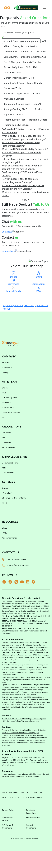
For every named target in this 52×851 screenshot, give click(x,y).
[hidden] (10, 343)
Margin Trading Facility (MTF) (18, 77)
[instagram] (17, 582)
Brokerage (6, 433)
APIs (4, 468)
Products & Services (13, 98)
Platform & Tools (12, 88)
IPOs (4, 393)
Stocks (38, 109)
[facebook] (5, 582)
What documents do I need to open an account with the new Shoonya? (22, 167)
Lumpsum (6, 443)
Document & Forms (10, 463)
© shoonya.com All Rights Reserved (24, 839)
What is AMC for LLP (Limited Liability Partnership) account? (21, 144)
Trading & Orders (38, 119)
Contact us (26, 51)
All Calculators (8, 448)
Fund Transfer (8, 473)
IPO (35, 67)
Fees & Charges (11, 62)
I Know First (7, 493)
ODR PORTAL (15, 797)
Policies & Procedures (31, 811)
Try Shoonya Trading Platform (18, 305)
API (44, 41)
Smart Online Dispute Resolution (15, 631)
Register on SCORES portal (13, 757)
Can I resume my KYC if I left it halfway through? (22, 174)
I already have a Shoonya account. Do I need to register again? (25, 160)
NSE (35, 792)
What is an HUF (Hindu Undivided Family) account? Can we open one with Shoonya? (24, 137)
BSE (29, 792)
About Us (6, 363)
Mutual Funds (34, 83)
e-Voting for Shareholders (32, 797)
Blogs (4, 528)
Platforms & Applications (16, 93)
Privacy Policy (8, 810)
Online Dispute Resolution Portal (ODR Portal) (20, 699)
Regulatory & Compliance (16, 103)
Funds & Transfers (32, 62)
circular (38, 702)
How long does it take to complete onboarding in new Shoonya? (20, 180)
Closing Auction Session (24, 46)
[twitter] (11, 582)
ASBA (6, 46)
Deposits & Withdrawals (33, 56)
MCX (42, 792)
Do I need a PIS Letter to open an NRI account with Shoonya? (26, 131)
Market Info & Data (13, 83)
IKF (28, 67)
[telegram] (34, 582)
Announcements (9, 538)
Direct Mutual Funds (11, 413)
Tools (4, 503)
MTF (4, 417)
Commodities (10, 51)
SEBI (22, 792)
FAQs (4, 533)
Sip (3, 438)
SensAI (37, 103)
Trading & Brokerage (14, 119)
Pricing (36, 93)
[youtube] (23, 581)
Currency (40, 51)
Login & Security (12, 72)
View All (26, 199)
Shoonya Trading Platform (17, 109)
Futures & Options (13, 67)
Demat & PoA (10, 56)
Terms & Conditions (31, 826)
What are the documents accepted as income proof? (25, 194)
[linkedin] (29, 581)
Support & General (13, 114)
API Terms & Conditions (7, 826)
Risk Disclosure (33, 817)
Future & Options (9, 398)
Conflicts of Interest (7, 819)
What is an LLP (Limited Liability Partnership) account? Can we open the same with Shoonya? (25, 152)
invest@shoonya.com (18, 565)
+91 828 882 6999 (16, 559)
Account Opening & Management (21, 41)
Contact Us (7, 368)
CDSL (4, 797)
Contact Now (8, 251)
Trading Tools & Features (16, 124)
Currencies (7, 403)
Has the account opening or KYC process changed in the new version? (23, 187)
